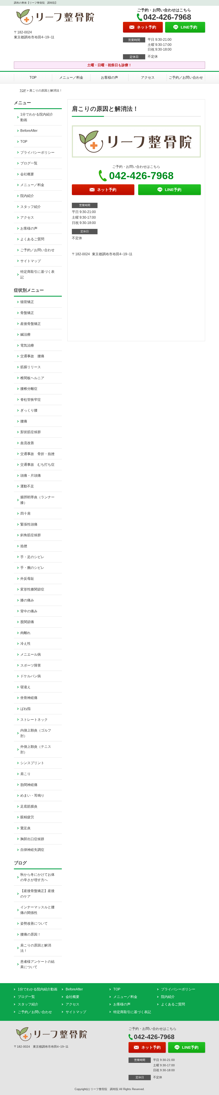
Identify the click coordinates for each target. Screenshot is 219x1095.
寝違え (25, 687)
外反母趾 (27, 578)
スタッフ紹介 (30, 207)
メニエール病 (30, 654)
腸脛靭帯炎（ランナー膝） (37, 500)
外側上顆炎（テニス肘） (35, 749)
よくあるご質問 (32, 239)
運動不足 (27, 486)
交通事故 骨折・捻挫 (37, 454)
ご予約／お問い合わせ (186, 77)
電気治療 (27, 345)
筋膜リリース (30, 367)
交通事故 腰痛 (32, 356)
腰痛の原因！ (30, 934)
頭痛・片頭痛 (30, 475)
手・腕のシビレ (32, 567)
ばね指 (25, 708)
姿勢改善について (34, 923)
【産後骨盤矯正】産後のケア (37, 893)
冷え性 (25, 643)
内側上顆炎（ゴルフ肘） (35, 733)
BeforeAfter (28, 130)
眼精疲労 (27, 817)
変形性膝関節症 (32, 589)
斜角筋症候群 (30, 535)
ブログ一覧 (28, 163)
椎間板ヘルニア (32, 378)
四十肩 (25, 513)
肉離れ (25, 633)
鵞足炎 (25, 828)
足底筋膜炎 (28, 806)
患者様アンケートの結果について (37, 964)
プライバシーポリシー (37, 152)
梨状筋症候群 (30, 432)
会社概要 (27, 174)
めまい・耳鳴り (32, 795)
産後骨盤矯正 (30, 324)
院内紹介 (27, 196)
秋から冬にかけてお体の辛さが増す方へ (37, 877)
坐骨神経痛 (28, 698)
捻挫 (23, 546)
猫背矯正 (27, 302)
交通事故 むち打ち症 (37, 464)
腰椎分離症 (28, 389)
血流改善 (27, 443)
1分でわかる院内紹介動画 (36, 117)
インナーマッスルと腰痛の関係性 (37, 910)
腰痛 (23, 421)
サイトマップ (30, 261)
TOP (33, 77)
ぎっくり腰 (28, 410)
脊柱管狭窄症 (30, 399)
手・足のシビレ (32, 557)
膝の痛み (27, 600)
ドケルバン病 (30, 676)
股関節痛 (27, 622)
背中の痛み (28, 611)
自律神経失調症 (32, 850)
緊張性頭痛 (28, 524)
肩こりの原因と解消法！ (35, 948)
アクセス (148, 77)
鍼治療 (25, 334)
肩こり (25, 774)
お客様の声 (109, 77)
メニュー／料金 (71, 77)
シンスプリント (32, 763)
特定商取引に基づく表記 (37, 274)
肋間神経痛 (28, 785)
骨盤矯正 (27, 313)
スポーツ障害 (30, 665)
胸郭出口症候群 (32, 839)
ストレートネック (34, 719)
